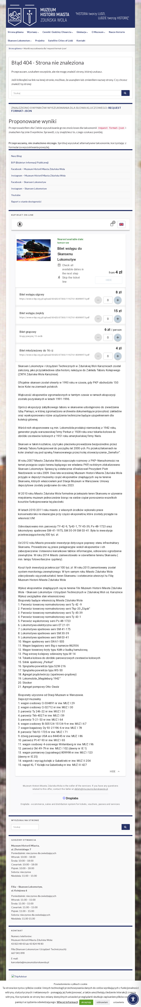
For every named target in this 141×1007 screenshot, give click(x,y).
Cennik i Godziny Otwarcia (57, 32)
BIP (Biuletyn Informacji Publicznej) (29, 162)
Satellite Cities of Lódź (60, 40)
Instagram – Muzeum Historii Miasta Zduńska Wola (38, 175)
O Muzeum (98, 32)
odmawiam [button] (102, 1002)
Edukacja (82, 32)
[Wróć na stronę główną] (70, 16)
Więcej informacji (67, 1002)
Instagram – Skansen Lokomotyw (29, 188)
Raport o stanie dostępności (26, 201)
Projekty (40, 40)
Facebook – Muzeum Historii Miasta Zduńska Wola (38, 169)
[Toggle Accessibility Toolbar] (133, 999)
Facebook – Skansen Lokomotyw (28, 182)
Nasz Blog (16, 156)
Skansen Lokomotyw (19, 40)
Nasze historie (117, 32)
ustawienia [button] (118, 1002)
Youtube (15, 195)
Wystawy (32, 32)
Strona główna (15, 32)
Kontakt (81, 40)
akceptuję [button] (86, 1002)
